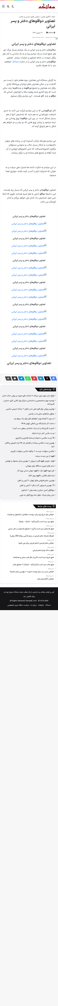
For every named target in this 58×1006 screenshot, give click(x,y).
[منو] (3, 7)
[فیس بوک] (53, 378)
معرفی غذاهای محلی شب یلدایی (41, 413)
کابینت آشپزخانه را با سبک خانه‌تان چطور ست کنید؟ (33, 428)
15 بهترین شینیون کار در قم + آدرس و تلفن (37, 485)
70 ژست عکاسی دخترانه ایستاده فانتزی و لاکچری (35, 438)
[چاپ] (7, 378)
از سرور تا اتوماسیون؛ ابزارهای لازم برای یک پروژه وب (34, 418)
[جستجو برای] (8, 7)
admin (50, 33)
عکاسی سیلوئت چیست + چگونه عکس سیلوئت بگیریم (32, 451)
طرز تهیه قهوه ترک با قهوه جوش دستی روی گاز (35, 470)
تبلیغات (41, 605)
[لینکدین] (40, 378)
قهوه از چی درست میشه (44, 456)
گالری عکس (45, 16)
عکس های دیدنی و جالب (29, 16)
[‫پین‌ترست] (33, 378)
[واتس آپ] (27, 378)
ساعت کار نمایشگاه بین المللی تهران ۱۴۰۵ (37, 423)
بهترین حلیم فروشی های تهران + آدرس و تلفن (36, 480)
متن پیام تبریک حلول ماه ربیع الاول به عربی (37, 495)
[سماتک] (46, 6)
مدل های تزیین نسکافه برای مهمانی (40, 465)
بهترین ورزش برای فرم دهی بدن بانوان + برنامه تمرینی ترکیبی (30, 408)
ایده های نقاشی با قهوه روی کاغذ (41, 475)
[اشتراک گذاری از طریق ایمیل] (14, 378)
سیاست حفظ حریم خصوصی (18, 605)
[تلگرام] (20, 378)
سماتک (15, 62)
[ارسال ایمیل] (47, 33)
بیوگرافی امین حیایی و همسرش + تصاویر (37, 490)
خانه (53, 16)
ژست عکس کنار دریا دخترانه (43, 433)
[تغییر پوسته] (12, 7)
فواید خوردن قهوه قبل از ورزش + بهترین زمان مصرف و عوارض (29, 461)
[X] (46, 378)
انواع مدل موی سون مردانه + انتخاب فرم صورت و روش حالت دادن (28, 395)
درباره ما (33, 605)
